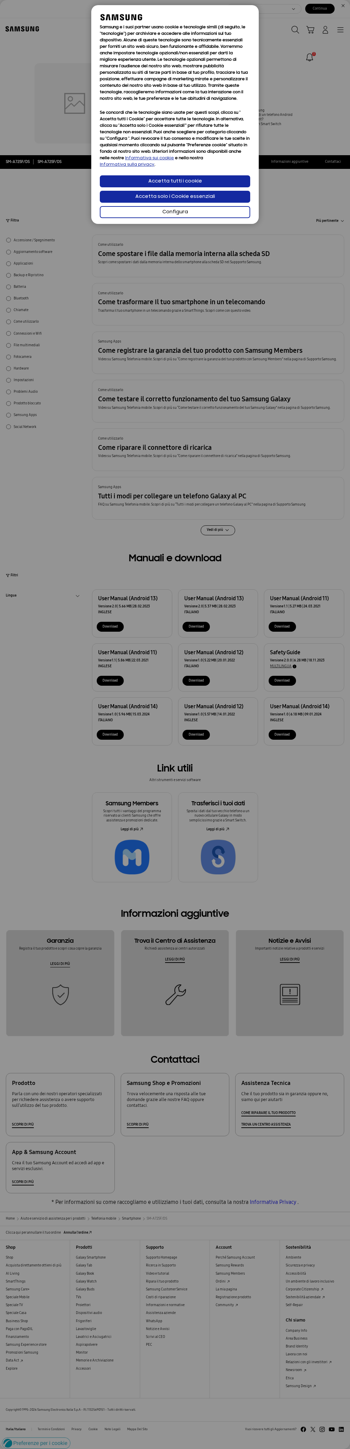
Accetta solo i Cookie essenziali (175, 196)
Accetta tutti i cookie (175, 181)
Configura (175, 212)
